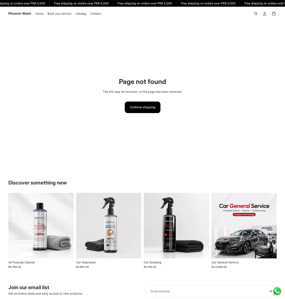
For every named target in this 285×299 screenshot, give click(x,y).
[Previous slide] (14, 225)
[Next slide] (67, 225)
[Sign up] (270, 291)
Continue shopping (142, 107)
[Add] (67, 252)
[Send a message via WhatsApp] (277, 291)
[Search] (255, 13)
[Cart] (273, 13)
